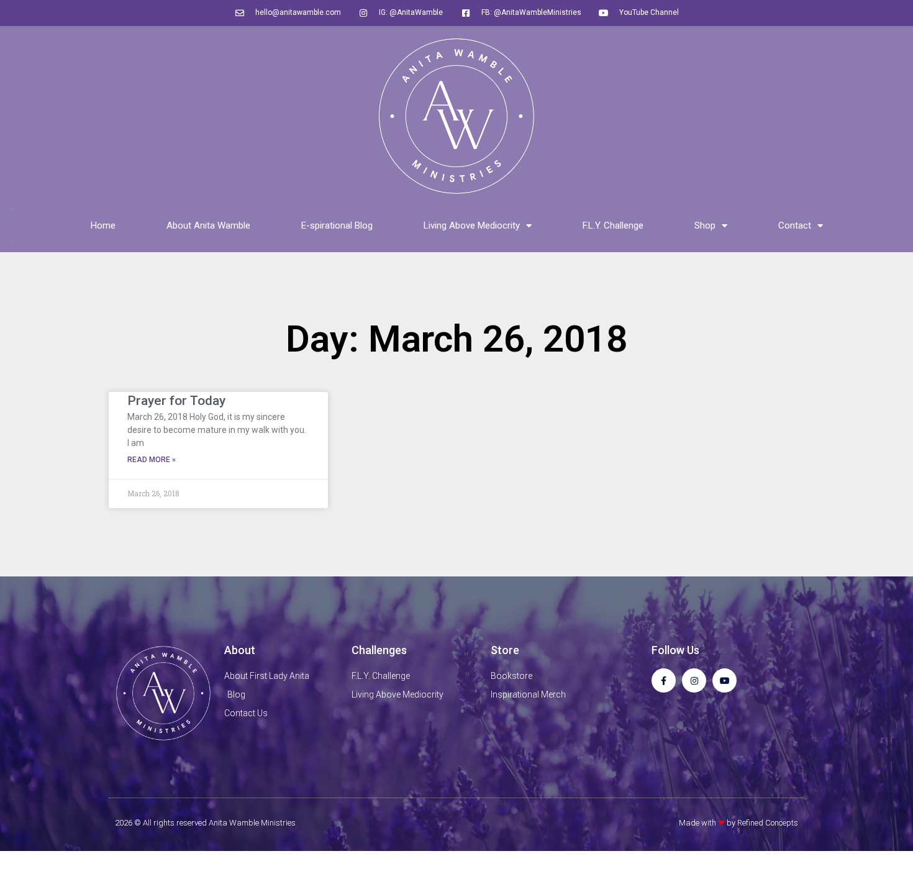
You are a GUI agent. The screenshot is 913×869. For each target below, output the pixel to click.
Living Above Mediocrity (472, 225)
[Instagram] (694, 680)
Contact (794, 225)
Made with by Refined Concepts (738, 822)
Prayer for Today (176, 400)
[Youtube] (724, 680)
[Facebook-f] (664, 680)
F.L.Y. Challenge (613, 225)
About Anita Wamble (208, 225)
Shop (704, 225)
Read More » (151, 459)
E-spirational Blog (337, 225)
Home (103, 225)
